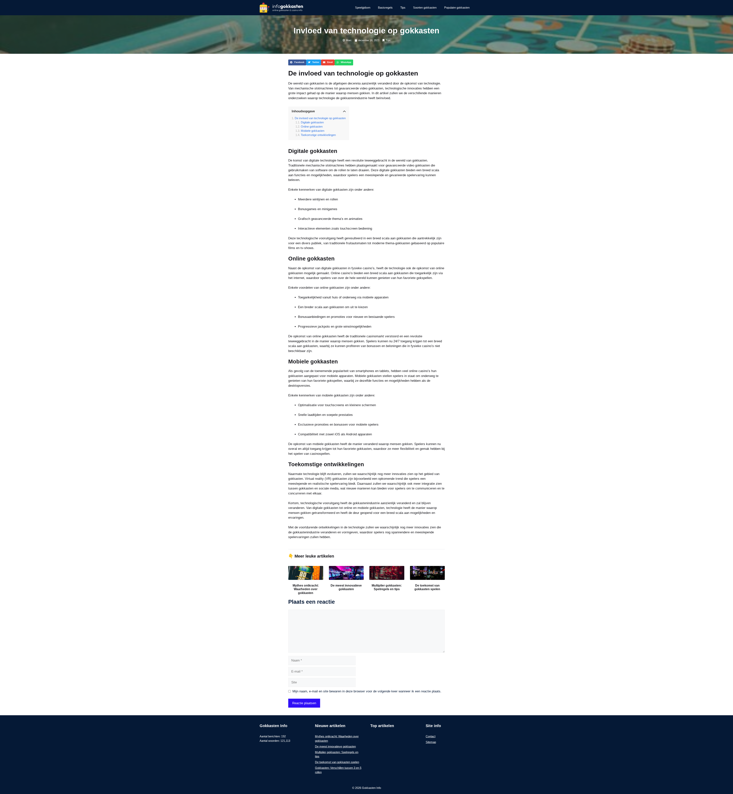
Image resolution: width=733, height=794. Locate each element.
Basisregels (385, 7)
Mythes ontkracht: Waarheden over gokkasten (306, 589)
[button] (297, 62)
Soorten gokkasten (425, 7)
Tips (402, 7)
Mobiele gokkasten (312, 130)
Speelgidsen (362, 7)
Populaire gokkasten (457, 7)
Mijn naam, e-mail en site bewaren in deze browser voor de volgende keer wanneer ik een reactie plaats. (366, 691)
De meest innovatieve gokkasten (335, 746)
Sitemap (431, 742)
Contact (430, 736)
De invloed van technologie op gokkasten (320, 118)
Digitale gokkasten (312, 122)
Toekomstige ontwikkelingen (318, 135)
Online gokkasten (312, 126)
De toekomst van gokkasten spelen (337, 762)
